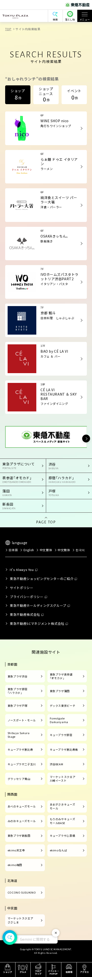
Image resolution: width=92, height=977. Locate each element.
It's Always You (22, 569)
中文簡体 (64, 550)
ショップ (18, 94)
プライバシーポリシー (26, 596)
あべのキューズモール (22, 806)
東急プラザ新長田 (19, 835)
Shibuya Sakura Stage (19, 735)
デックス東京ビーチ (63, 706)
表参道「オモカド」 (17, 479)
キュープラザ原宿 (61, 735)
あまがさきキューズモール (62, 806)
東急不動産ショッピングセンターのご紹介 (41, 578)
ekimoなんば (58, 850)
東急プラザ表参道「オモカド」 (61, 676)
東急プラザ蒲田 (60, 691)
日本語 (13, 550)
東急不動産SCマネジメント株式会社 (37, 623)
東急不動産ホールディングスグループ (38, 605)
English (29, 550)
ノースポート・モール (22, 720)
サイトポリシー (21, 587)
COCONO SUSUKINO (22, 892)
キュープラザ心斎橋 (62, 835)
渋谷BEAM (56, 764)
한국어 (80, 550)
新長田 (9, 506)
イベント (74, 94)
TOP (8, 29)
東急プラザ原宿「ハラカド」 (17, 691)
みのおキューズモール (22, 821)
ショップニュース (46, 94)
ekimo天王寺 (16, 850)
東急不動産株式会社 (25, 614)
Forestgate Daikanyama (59, 720)
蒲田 (7, 492)
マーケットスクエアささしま (20, 920)
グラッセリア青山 (19, 779)
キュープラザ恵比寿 (20, 749)
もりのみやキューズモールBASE (62, 821)
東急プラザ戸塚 (17, 706)
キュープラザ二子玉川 (22, 764)
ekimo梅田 (15, 865)
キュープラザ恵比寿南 (64, 749)
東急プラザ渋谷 (17, 676)
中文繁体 (46, 550)
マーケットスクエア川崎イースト (63, 779)
